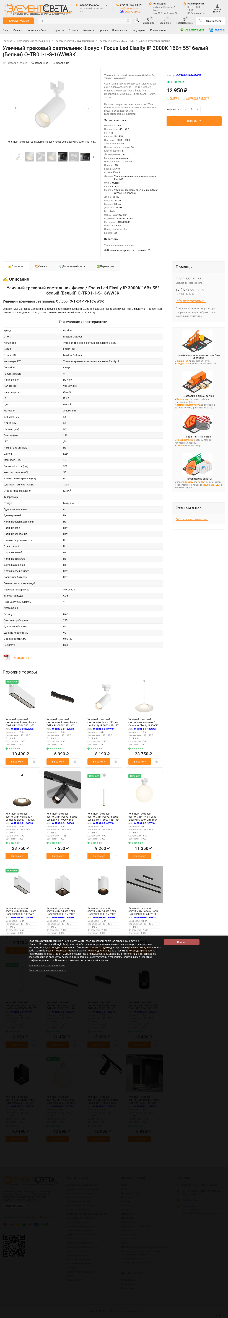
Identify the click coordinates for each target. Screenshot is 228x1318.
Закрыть (222, 1316)
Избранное (41, 63)
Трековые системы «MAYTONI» (116, 41)
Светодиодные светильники (33, 41)
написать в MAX (131, 12)
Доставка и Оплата (197, 98)
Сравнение (62, 63)
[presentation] (15, 108)
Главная (7, 41)
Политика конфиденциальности (47, 970)
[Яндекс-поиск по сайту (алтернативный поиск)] (137, 21)
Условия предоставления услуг (46, 965)
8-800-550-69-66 (89, 5)
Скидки (174, 98)
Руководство (20, 657)
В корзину (17, 761)
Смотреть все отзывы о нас (192, 519)
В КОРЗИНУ (194, 121)
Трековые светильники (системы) (74, 41)
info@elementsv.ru (129, 8)
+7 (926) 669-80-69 (131, 5)
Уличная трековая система (154, 41)
